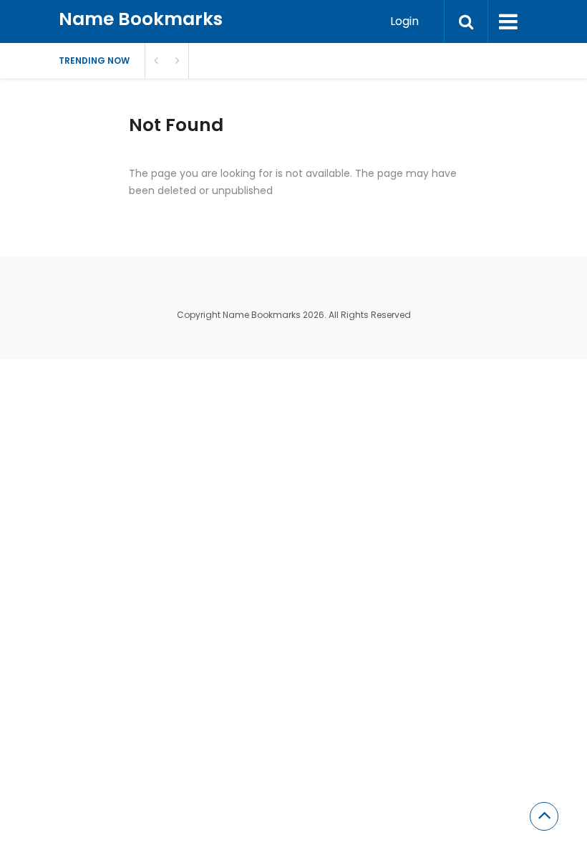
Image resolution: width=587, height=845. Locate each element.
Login (404, 21)
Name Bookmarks (141, 19)
